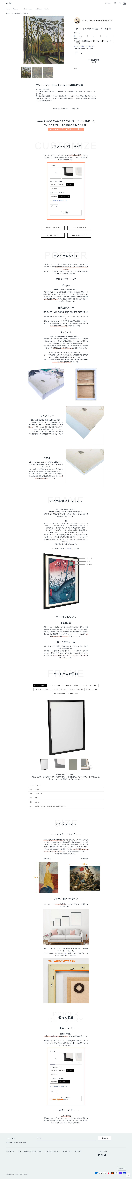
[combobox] (78, 53)
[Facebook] (99, 1155)
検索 (19, 1151)
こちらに (65, 953)
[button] (61, 41)
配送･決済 (75, 108)
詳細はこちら (72, 548)
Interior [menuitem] (46, 9)
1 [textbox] (75, 54)
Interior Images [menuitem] (28, 9)
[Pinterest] (105, 1155)
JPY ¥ (107, 3)
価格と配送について (79, 235)
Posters (15, 9)
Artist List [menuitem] (38, 9)
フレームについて (79, 227)
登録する (105, 1138)
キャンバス (98, 41)
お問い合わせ (10, 1151)
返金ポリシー (67, 1151)
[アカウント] (115, 2)
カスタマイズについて (60, 108)
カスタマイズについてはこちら (84, 46)
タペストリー (108, 41)
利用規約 (78, 1151)
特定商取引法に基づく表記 (33, 1151)
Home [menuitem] (8, 9)
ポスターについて (53, 227)
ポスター (79, 41)
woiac (9, 3)
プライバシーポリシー (52, 1151)
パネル (78, 44)
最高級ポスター (88, 41)
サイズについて (53, 235)
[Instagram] (102, 1155)
